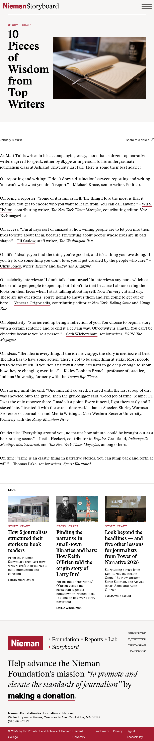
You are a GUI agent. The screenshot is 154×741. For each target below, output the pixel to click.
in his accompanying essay (62, 156)
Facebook (138, 651)
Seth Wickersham (81, 334)
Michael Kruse (86, 185)
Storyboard (65, 646)
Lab (113, 639)
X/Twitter (137, 639)
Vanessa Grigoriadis (32, 303)
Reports (93, 639)
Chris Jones (10, 266)
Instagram (137, 645)
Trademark (102, 731)
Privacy (118, 731)
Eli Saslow (26, 241)
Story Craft (20, 25)
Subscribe (137, 633)
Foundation (65, 639)
